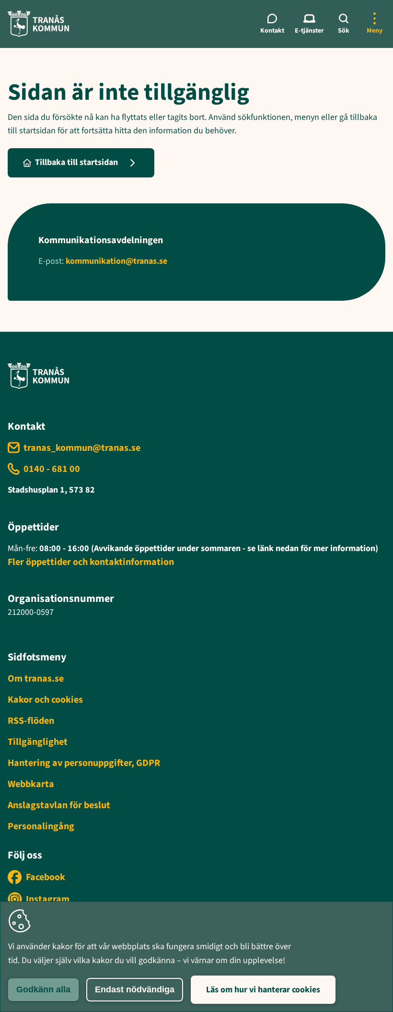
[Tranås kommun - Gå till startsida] (38, 24)
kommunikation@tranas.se (116, 261)
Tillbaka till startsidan (76, 162)
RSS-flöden (31, 721)
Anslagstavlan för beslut (59, 805)
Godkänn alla (43, 989)
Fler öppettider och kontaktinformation (91, 562)
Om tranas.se (36, 678)
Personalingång (41, 826)
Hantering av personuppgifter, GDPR (84, 763)
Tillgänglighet (38, 742)
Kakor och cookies (45, 699)
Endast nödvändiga (134, 989)
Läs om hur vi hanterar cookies (263, 990)
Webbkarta (31, 784)
